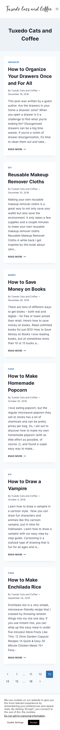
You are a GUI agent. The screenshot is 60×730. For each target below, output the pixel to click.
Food (11, 369)
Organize (13, 62)
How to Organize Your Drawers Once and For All (30, 76)
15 (16, 681)
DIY (10, 167)
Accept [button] (33, 722)
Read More (17, 149)
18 (30, 681)
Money (12, 275)
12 (40, 674)
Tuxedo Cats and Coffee (24, 90)
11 (31, 674)
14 (7, 681)
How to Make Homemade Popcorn (23, 383)
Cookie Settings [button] (15, 722)
